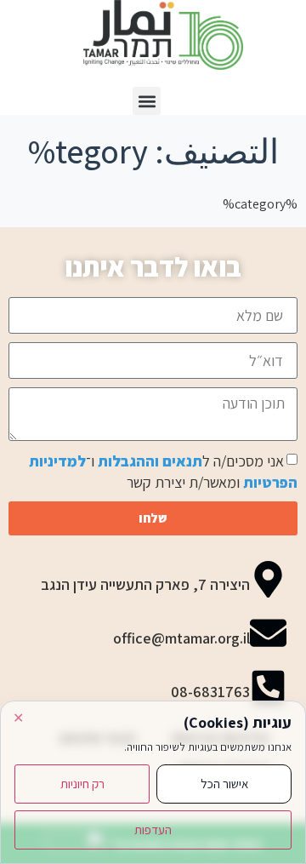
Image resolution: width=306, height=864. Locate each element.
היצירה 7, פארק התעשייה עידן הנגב (145, 584)
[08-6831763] (268, 686)
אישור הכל (224, 783)
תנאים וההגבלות (150, 461)
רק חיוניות (82, 783)
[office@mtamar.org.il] (268, 633)
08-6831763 (210, 691)
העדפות (153, 829)
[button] (147, 101)
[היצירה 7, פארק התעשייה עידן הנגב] (268, 579)
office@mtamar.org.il (181, 638)
